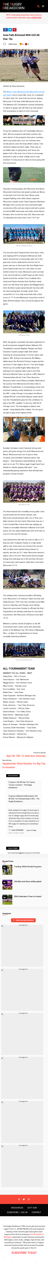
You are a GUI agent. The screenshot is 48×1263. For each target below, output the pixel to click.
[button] (22, 945)
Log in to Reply (31, 830)
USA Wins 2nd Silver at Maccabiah (27, 882)
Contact (36, 1212)
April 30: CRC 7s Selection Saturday (26, 755)
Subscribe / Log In (17, 1212)
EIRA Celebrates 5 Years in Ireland (27, 896)
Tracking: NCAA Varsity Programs (27, 867)
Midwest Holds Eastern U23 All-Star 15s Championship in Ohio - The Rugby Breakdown (24, 798)
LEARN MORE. (36, 18)
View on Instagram (25, 920)
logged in (21, 853)
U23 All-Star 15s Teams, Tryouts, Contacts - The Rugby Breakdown (22, 785)
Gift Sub (32, 1208)
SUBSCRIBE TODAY (24, 1252)
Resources (17, 1208)
